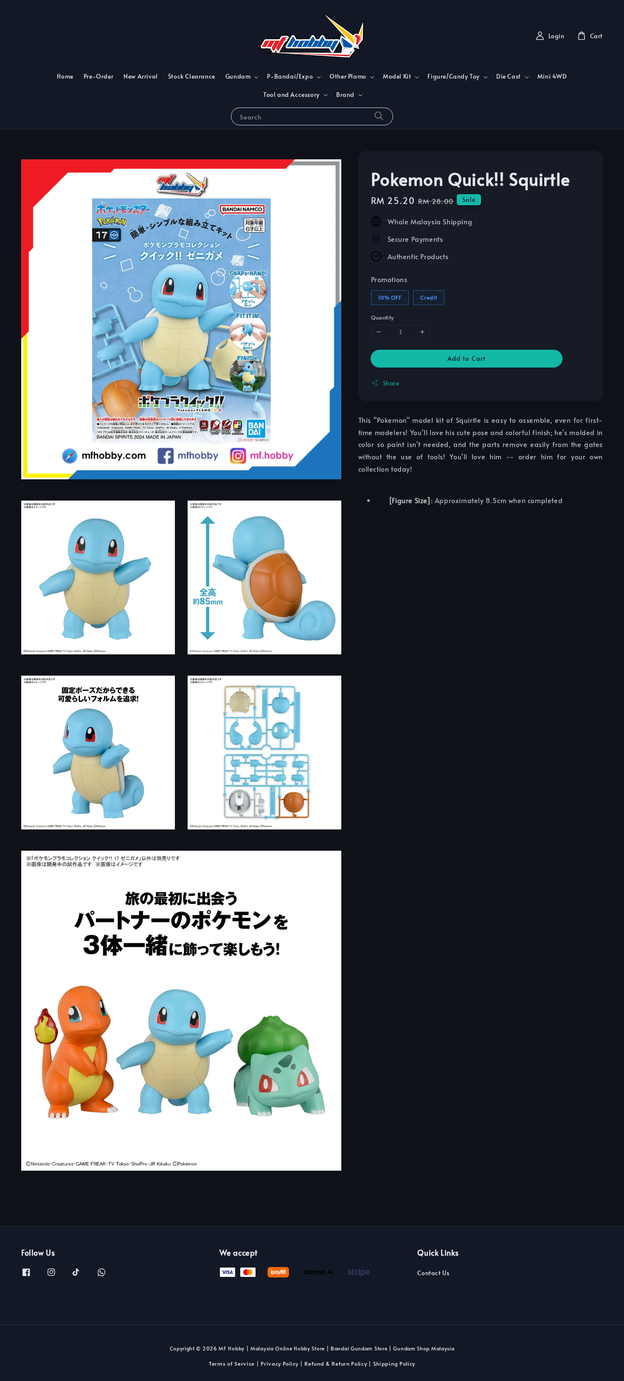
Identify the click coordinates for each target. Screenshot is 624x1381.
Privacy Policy (279, 1363)
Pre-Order (98, 76)
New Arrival (141, 76)
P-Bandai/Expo (290, 76)
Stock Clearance (191, 76)
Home (65, 76)
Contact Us (433, 1273)
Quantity (382, 317)
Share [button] (391, 383)
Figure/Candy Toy (453, 76)
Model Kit (397, 76)
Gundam (238, 76)
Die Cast (508, 76)
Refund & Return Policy (335, 1363)
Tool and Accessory (291, 95)
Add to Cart (466, 357)
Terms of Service (232, 1363)
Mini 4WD (552, 76)
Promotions (389, 278)
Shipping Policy (394, 1363)
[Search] (379, 116)
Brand (345, 95)
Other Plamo (347, 76)
